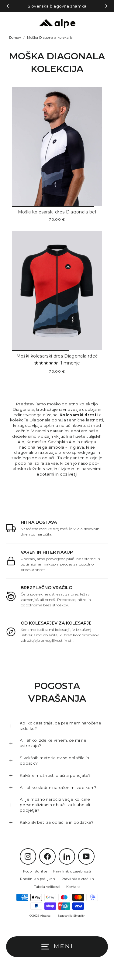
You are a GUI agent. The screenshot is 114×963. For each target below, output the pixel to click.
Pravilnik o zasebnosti (72, 871)
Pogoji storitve (35, 871)
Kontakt (73, 887)
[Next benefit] (106, 6)
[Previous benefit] (7, 6)
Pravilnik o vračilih (77, 879)
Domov (15, 37)
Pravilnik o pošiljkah (37, 879)
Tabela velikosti (47, 887)
